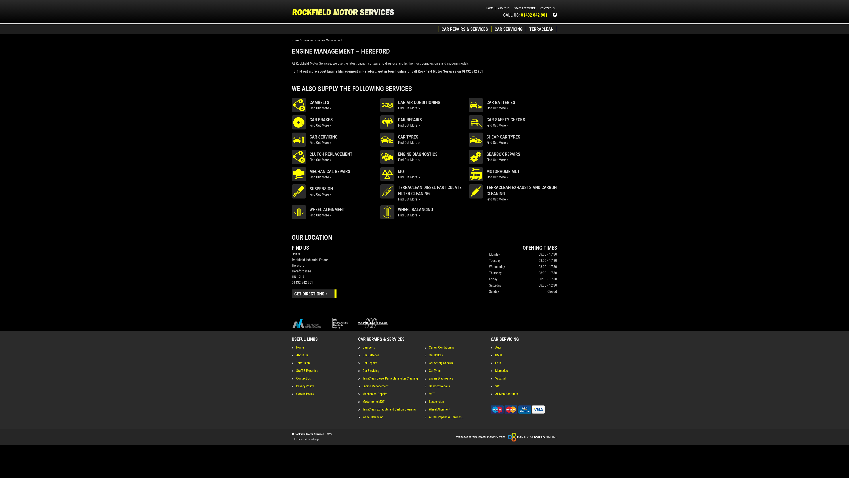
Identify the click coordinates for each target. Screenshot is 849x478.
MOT (432, 394)
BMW (498, 355)
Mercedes (501, 370)
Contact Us (547, 8)
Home (489, 8)
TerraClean (541, 29)
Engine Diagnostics (441, 378)
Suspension (436, 401)
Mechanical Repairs (375, 394)
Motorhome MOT (373, 401)
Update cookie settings (306, 439)
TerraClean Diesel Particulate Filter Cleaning (390, 378)
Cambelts (369, 347)
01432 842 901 (525, 15)
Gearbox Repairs (439, 386)
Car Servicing (509, 29)
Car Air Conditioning (442, 347)
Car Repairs (370, 363)
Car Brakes (436, 355)
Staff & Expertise (524, 8)
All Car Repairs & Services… (446, 417)
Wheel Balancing (373, 417)
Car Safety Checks (441, 363)
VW (497, 386)
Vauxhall (500, 378)
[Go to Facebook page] (555, 15)
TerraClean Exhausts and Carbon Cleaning (389, 409)
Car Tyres (435, 370)
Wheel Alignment (439, 409)
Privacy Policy (305, 386)
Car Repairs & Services (465, 29)
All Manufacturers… (507, 394)
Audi (498, 347)
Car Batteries (371, 355)
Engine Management (375, 386)
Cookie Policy (305, 394)
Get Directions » (310, 294)
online (402, 71)
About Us (503, 8)
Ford (498, 363)
